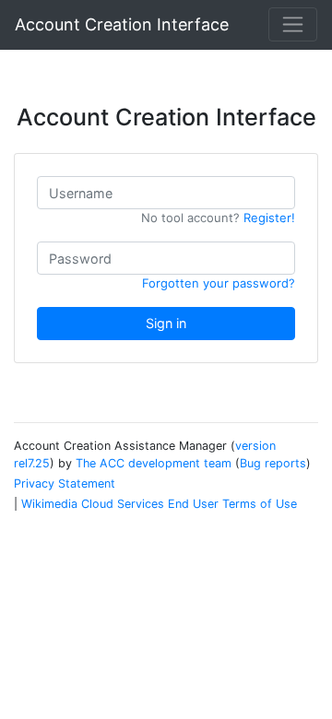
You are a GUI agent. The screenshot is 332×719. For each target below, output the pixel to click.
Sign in (166, 323)
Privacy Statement (64, 483)
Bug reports (273, 463)
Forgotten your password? (218, 283)
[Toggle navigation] (292, 24)
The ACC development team (153, 463)
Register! (269, 217)
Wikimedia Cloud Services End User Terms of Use (159, 504)
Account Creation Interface (122, 24)
